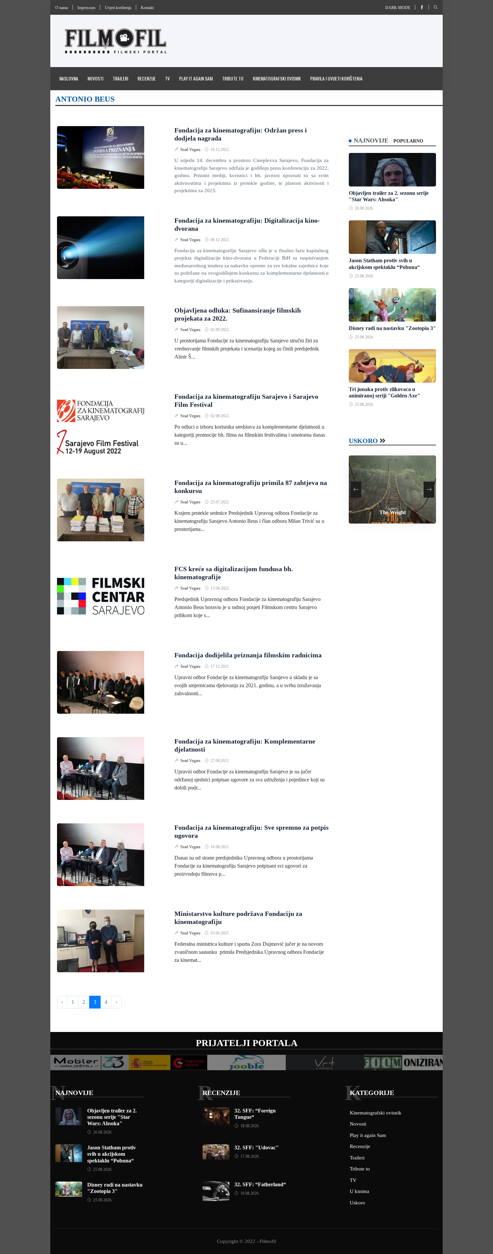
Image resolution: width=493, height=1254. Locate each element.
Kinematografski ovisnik (277, 78)
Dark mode (397, 7)
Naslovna (68, 78)
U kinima (359, 1191)
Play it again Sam (196, 78)
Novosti (95, 78)
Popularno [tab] (408, 141)
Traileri (120, 78)
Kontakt (147, 7)
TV (167, 78)
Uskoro (363, 440)
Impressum (86, 7)
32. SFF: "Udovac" (256, 1147)
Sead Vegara (190, 149)
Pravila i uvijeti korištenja (336, 78)
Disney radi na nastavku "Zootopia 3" (392, 328)
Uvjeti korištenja (118, 7)
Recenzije (147, 78)
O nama (61, 7)
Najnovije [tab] (371, 140)
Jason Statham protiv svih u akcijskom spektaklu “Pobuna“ (111, 1154)
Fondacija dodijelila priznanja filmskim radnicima (248, 655)
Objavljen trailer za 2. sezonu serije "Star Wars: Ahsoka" (112, 1117)
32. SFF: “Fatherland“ (260, 1184)
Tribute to (232, 78)
